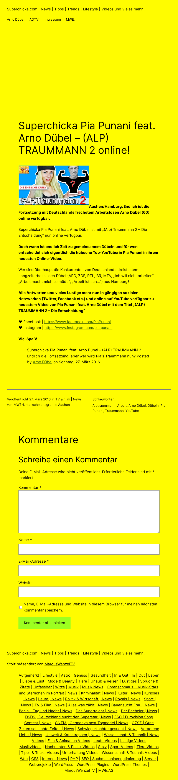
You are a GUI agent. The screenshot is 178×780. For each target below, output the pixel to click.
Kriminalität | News (97, 693)
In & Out (121, 675)
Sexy (102, 746)
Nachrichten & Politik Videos (70, 746)
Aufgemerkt (29, 675)
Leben (153, 675)
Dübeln (153, 405)
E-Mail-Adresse (33, 561)
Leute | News (50, 699)
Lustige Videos (133, 740)
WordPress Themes (130, 764)
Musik (73, 687)
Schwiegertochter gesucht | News (107, 728)
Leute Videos (105, 740)
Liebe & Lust (33, 681)
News (72, 693)
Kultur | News (129, 693)
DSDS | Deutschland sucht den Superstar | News (68, 717)
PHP (74, 758)
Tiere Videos (148, 746)
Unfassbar (42, 687)
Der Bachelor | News (139, 711)
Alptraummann (103, 405)
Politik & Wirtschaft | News (88, 699)
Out (141, 675)
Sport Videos (121, 746)
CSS (35, 758)
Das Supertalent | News (96, 711)
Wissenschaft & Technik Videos (129, 752)
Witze (60, 687)
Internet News (54, 758)
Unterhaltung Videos (80, 752)
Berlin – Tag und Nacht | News (45, 711)
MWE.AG (106, 770)
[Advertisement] (89, 75)
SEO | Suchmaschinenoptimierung (111, 758)
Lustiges (129, 681)
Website (25, 582)
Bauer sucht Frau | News (133, 705)
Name (25, 539)
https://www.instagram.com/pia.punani (78, 327)
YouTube (132, 411)
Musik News (92, 687)
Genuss (80, 675)
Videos (38, 740)
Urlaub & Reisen (105, 681)
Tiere (82, 681)
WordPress (63, 764)
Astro (65, 675)
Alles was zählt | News (88, 705)
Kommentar (29, 487)
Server (150, 758)
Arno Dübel (42, 362)
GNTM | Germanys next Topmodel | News (91, 723)
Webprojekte (40, 764)
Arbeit (122, 405)
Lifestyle (50, 675)
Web (24, 758)
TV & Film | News (68, 399)
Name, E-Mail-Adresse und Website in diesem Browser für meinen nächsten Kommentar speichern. (90, 607)
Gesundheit (101, 675)
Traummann (114, 411)
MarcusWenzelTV (59, 664)
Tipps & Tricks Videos (40, 752)
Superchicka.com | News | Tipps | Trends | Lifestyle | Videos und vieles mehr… (76, 9)
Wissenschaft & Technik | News (131, 734)
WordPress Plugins (93, 764)
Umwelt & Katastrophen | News (73, 734)
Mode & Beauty (61, 681)
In (133, 675)
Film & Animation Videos (69, 740)
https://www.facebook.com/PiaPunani (77, 321)
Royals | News (127, 699)
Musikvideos (30, 746)
